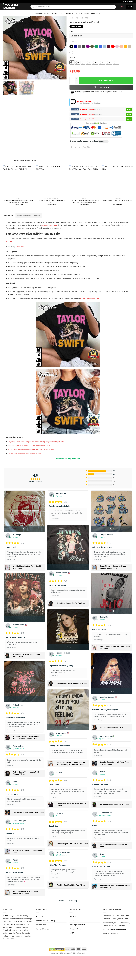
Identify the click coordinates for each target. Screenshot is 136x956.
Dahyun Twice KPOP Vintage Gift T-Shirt (72, 683)
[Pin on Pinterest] (84, 147)
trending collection (49, 225)
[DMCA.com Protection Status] (57, 949)
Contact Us (73, 920)
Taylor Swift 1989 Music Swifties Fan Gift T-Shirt (25, 453)
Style (71, 31)
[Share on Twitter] (75, 147)
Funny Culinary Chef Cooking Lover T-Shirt (117, 200)
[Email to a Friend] (79, 147)
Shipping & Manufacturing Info (28, 215)
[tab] (9, 215)
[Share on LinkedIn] (88, 147)
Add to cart (106, 80)
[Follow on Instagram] (123, 1)
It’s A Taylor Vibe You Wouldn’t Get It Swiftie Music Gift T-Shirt (31, 449)
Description (9, 215)
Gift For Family (67, 13)
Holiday (55, 13)
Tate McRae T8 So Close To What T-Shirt (28, 812)
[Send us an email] (127, 1)
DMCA (71, 933)
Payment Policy (75, 929)
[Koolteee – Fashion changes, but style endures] (13, 6)
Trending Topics (42, 13)
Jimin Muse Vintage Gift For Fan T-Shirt (71, 603)
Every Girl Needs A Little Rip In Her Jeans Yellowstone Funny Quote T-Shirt (84, 201)
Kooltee (9, 241)
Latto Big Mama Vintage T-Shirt (111, 727)
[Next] (63, 47)
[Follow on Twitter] (125, 1)
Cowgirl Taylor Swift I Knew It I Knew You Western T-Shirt (29, 445)
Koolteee (8, 916)
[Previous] (6, 47)
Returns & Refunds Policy (45, 920)
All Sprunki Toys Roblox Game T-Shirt (114, 804)
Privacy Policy (41, 925)
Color (71, 42)
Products (95, 13)
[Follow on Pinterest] (130, 1)
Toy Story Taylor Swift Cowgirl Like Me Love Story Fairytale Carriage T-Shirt (36, 441)
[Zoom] (5, 77)
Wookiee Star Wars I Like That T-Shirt (71, 885)
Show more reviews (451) (68, 901)
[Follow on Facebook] (121, 1)
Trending (79, 18)
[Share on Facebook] (71, 147)
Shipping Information (77, 925)
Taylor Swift (103, 141)
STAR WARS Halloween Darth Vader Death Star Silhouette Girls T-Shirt (18, 201)
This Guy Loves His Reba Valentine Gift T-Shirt (51, 201)
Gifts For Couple (83, 13)
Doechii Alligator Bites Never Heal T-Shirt (72, 844)
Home (71, 18)
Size (71, 57)
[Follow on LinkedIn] (132, 1)
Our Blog (72, 916)
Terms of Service (42, 929)
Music (87, 18)
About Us (39, 916)
